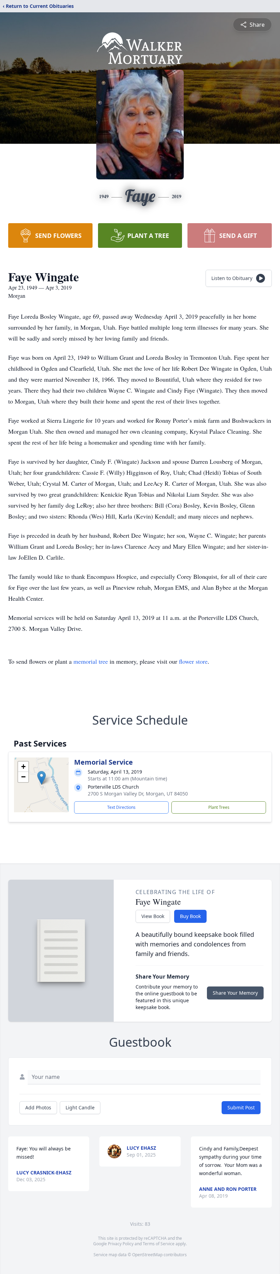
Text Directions (121, 807)
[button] (41, 778)
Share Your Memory (235, 993)
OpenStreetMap (147, 1255)
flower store (193, 661)
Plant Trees (218, 807)
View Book (152, 916)
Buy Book (190, 916)
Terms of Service (158, 1244)
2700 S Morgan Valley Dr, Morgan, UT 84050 (138, 793)
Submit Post (241, 1107)
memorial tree (90, 661)
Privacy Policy (121, 1244)
